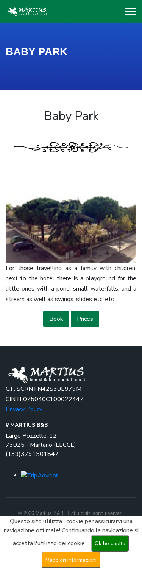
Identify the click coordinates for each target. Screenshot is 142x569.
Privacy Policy (24, 409)
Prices (85, 319)
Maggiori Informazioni (71, 560)
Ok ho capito (110, 543)
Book (56, 319)
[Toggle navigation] (130, 11)
